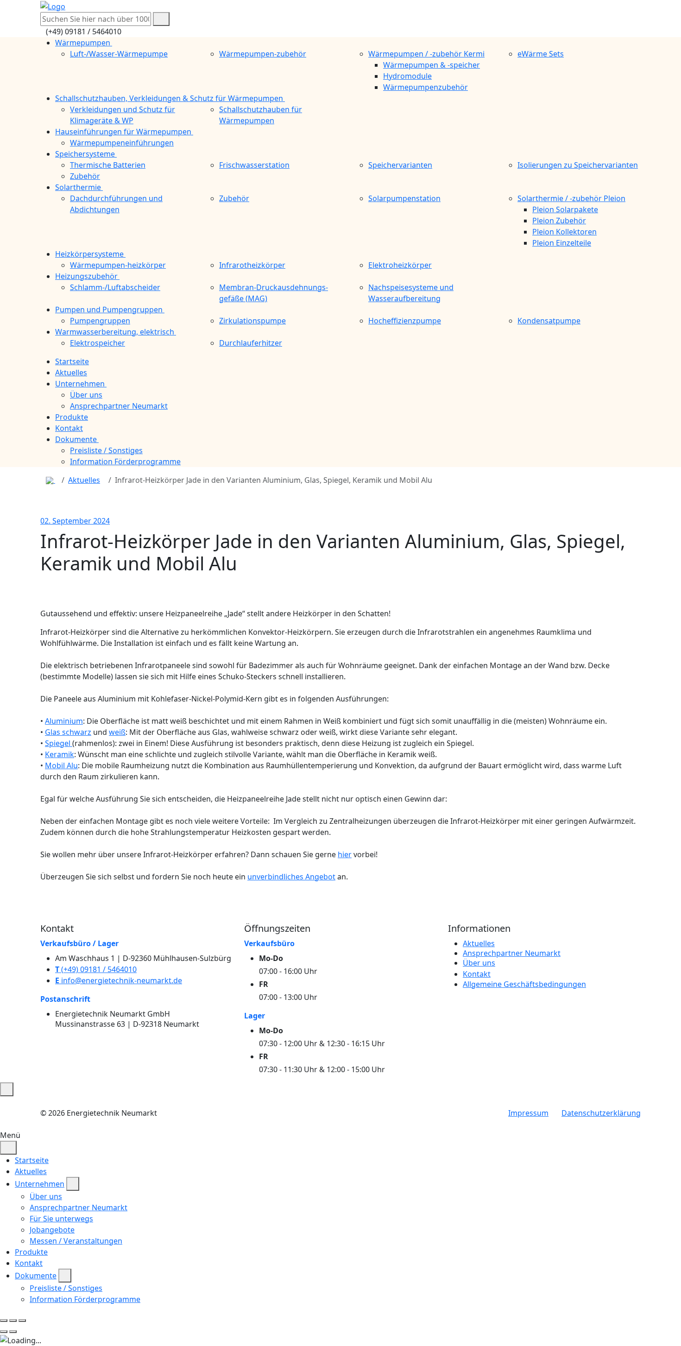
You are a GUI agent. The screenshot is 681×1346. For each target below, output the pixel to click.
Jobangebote (52, 1230)
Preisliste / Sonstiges (106, 450)
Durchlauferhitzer (250, 343)
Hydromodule (407, 76)
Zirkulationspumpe (252, 321)
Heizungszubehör (87, 276)
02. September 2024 (75, 521)
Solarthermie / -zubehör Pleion (571, 198)
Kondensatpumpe (548, 321)
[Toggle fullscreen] (13, 1320)
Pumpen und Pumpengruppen (109, 309)
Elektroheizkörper (400, 265)
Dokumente (36, 1275)
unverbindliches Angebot (291, 877)
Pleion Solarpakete (565, 209)
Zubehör (85, 176)
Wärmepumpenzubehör (425, 87)
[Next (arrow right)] (13, 1331)
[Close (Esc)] (3, 1320)
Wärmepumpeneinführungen (122, 143)
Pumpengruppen (100, 321)
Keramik (59, 754)
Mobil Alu (61, 765)
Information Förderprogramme (125, 461)
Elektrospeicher (97, 343)
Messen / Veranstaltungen (76, 1241)
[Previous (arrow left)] (3, 1331)
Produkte (31, 1252)
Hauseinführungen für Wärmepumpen (124, 131)
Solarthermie (79, 187)
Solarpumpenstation (404, 198)
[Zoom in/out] (22, 1320)
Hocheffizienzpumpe (404, 321)
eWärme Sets (540, 54)
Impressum (528, 1113)
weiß (117, 732)
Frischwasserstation (254, 165)
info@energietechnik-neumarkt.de (118, 980)
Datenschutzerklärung (601, 1113)
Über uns (86, 395)
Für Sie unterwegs (61, 1218)
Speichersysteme (86, 154)
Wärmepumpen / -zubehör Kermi (426, 54)
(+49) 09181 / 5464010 (96, 969)
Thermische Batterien (107, 165)
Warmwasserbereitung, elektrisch (115, 332)
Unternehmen (39, 1184)
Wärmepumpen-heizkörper (118, 265)
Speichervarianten (400, 165)
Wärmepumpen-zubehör (262, 54)
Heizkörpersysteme (90, 254)
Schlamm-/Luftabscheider (115, 287)
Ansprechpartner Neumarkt (119, 406)
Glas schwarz (68, 732)
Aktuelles (84, 480)
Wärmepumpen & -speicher (431, 65)
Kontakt (477, 974)
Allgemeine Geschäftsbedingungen (524, 984)
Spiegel (58, 743)
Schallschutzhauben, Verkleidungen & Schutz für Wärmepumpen (170, 98)
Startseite (32, 1160)
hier (345, 854)
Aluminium (64, 721)
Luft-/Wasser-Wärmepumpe (119, 54)
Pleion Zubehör (559, 220)
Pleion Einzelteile (561, 243)
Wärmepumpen (83, 43)
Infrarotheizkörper (252, 265)
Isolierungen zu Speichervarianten (577, 165)
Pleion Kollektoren (564, 232)
